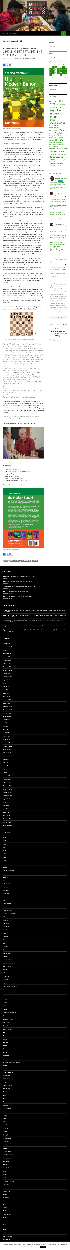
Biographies (55, 110)
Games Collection (8, 1019)
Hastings (52, 140)
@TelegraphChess (55, 246)
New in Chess (53, 146)
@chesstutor (59, 214)
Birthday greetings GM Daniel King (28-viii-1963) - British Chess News (22, 610)
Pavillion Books (7, 1108)
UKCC (61, 165)
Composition (6, 953)
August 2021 (6, 719)
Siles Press (6, 1161)
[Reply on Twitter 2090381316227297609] (50, 254)
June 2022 (6, 686)
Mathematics (6, 1069)
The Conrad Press (8, 1178)
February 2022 (7, 700)
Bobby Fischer (7, 903)
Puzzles (5, 1131)
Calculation (6, 916)
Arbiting (5, 877)
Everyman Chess (15, 48)
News (4, 1095)
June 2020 (6, 766)
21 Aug (55, 195)
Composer (54, 125)
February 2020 (7, 779)
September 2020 (7, 756)
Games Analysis (7, 1016)
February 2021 (7, 739)
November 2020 (7, 749)
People (53, 151)
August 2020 (6, 759)
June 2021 (6, 726)
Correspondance (54, 127)
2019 (55, 101)
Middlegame (61, 144)
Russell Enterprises (61, 160)
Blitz (4, 900)
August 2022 (6, 680)
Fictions (5, 1002)
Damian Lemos (7, 966)
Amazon (5, 867)
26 (66, 72)
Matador (5, 1065)
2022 (58, 104)
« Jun (51, 77)
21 (53, 72)
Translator (6, 1197)
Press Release (6, 1125)
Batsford (5, 887)
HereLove (5, 1039)
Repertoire (6, 1141)
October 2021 (7, 713)
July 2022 (5, 683)
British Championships (9, 913)
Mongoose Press (7, 1082)
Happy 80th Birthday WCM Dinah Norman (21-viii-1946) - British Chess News (25, 615)
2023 (62, 104)
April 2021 (6, 733)
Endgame (51, 133)
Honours (52, 142)
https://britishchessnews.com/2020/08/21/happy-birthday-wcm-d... (58, 206)
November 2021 (7, 709)
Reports (5, 1145)
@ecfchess (53, 212)
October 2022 (7, 673)
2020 (4, 48)
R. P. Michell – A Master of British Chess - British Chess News (20, 625)
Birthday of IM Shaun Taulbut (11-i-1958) (61, 333)
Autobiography (7, 883)
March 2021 (6, 736)
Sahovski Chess (7, 1158)
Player (60, 151)
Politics (5, 1121)
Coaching (5, 946)
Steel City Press (7, 1168)
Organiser (64, 148)
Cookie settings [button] (32, 1247)
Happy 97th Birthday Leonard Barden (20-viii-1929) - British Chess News (23, 630)
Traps (4, 1201)
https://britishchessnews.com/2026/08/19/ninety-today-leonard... (58, 237)
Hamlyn (5, 1032)
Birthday (5, 897)
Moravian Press (7, 1085)
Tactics (55, 161)
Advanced (5, 864)
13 (50, 69)
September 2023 (7, 653)
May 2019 (5, 809)
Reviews (33, 48)
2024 (4, 854)
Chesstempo (52, 89)
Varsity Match (7, 1211)
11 (63, 67)
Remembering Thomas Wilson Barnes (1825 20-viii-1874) (19, 586)
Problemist (54, 154)
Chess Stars (6, 926)
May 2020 (5, 769)
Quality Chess (62, 154)
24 (61, 72)
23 (58, 72)
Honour (5, 1049)
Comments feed (7, 1236)
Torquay (5, 1187)
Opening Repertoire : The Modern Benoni (22, 53)
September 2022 (7, 676)
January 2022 (6, 703)
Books (8, 48)
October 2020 (7, 752)
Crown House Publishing (10, 963)
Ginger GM (6, 1026)
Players (5, 1115)
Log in (4, 1229)
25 (63, 72)
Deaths (63, 130)
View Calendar (54, 340)
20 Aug (55, 226)
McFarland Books (53, 144)
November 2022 (7, 670)
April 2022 (6, 693)
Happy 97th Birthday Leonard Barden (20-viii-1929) (17, 581)
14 (53, 69)
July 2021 (5, 723)
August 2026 (6, 643)
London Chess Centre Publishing (12, 1062)
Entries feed (6, 1233)
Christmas (6, 940)
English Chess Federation (10, 986)
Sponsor (5, 1164)
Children (5, 936)
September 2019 (7, 795)
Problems (5, 1128)
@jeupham (53, 214)
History (59, 139)
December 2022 (7, 667)
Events (4, 989)
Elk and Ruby (6, 976)
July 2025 (5, 650)
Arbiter (51, 107)
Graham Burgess (7, 1029)
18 (63, 69)
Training (57, 165)
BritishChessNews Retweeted (63, 259)
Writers (5, 1217)
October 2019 (7, 792)
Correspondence (54, 130)
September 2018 (7, 825)
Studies (51, 161)
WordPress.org (7, 1239)
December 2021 (7, 706)
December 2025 (7, 647)
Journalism (59, 142)
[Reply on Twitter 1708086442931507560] (50, 279)
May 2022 (5, 690)
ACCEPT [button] (43, 1247)
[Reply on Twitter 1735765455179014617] (50, 312)
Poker (4, 1118)
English (58, 133)
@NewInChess (54, 244)
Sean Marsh (57, 262)
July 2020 (5, 762)
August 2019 (6, 799)
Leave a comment (30, 58)
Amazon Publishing (8, 870)
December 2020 (7, 746)
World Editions (7, 1214)
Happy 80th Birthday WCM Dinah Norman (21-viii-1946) (19, 576)
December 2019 (7, 785)
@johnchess (59, 212)
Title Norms (6, 1184)
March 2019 (6, 815)
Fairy (4, 996)
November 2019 (7, 789)
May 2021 (5, 729)
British (53, 116)
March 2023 (6, 657)
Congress (5, 956)
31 (61, 75)
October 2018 (7, 822)
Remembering (56, 156)
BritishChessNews (59, 194)
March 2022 (6, 696)
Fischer (61, 136)
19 (66, 69)
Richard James (7, 1151)
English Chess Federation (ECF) (58, 287)
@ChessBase (61, 244)
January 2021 (6, 743)
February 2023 (7, 660)
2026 (65, 104)
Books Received (7, 910)
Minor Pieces (6, 1078)
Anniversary (6, 874)
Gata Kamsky (6, 1022)
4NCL (51, 101)
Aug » (65, 77)
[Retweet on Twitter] (54, 259)
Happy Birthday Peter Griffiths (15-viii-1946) (15, 591)
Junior (4, 1059)
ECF (4, 973)
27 (50, 75)
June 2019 (6, 805)
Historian (5, 1042)
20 (50, 72)
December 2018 (7, 819)
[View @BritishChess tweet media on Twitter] (65, 214)
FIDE (4, 1006)
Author (57, 107)
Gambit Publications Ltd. (56, 137)
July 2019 (5, 802)
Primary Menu (68, 33)
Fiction (5, 999)
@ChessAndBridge (55, 250)
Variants (5, 1207)
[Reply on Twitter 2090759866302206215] (50, 219)
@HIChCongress (54, 248)
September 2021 (7, 716)
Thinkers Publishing (56, 163)
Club (4, 943)
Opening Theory (25, 48)
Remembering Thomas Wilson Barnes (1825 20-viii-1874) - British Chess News (25, 620)
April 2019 (6, 812)
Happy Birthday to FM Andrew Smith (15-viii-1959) (17, 596)
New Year (5, 1092)
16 (58, 69)
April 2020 (6, 772)
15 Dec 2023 (57, 290)
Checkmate (6, 923)
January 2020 (6, 782)
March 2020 (6, 776)
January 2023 (6, 663)
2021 (52, 104)
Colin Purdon (18, 58)
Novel (4, 1098)
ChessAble (6, 930)
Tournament (52, 165)
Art (4, 880)
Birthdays (55, 113)
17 (61, 69)
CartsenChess (7, 920)
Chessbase (6, 933)
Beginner (5, 890)
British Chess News (10, 33)
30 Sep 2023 (57, 264)
